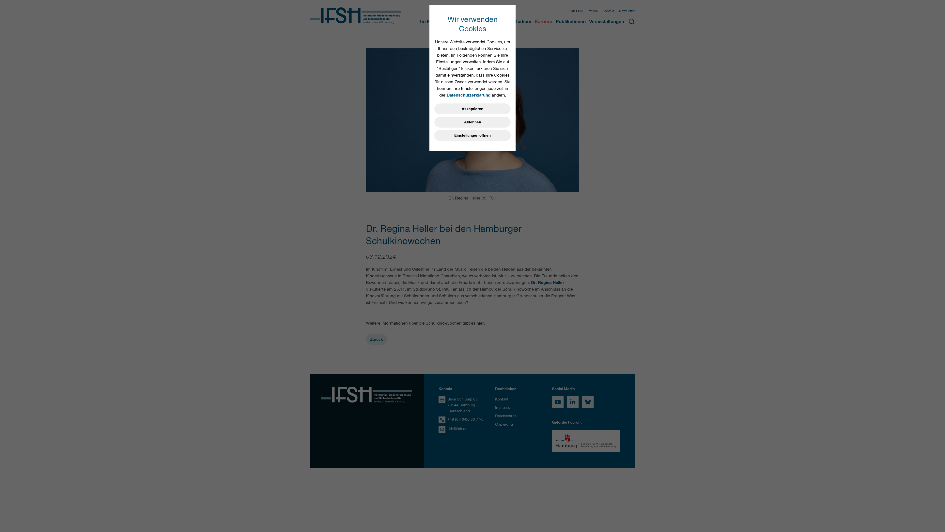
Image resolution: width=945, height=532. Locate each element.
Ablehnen (472, 122)
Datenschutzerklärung (468, 95)
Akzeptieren (472, 109)
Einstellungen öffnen (472, 135)
